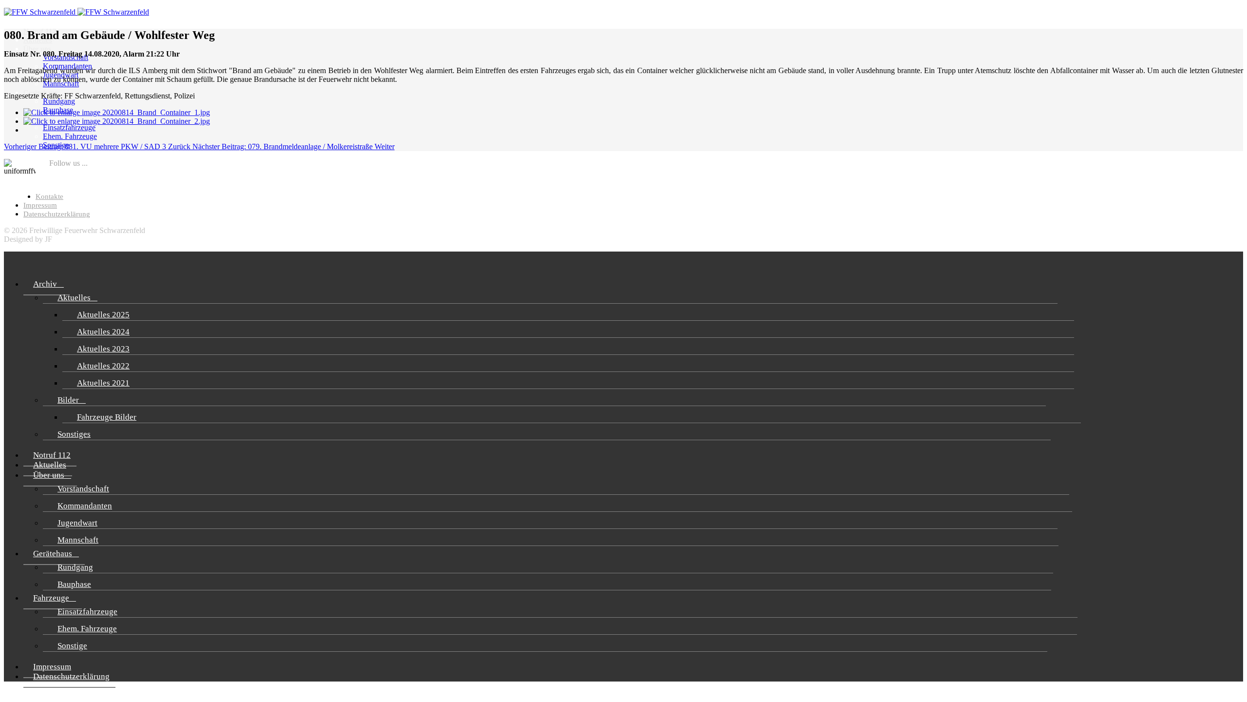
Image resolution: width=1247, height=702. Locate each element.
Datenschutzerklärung (56, 214)
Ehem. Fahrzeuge (70, 136)
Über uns (37, 49)
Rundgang (59, 101)
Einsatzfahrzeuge (69, 127)
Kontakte (49, 196)
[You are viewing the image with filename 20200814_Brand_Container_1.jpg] (116, 112)
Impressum (40, 205)
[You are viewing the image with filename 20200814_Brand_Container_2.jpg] (116, 121)
